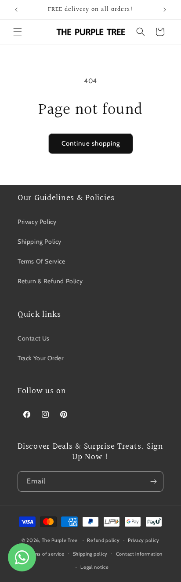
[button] (17, 31)
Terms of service (46, 554)
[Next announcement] (164, 9)
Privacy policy (143, 540)
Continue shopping (91, 143)
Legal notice (94, 567)
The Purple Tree (60, 540)
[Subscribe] (153, 481)
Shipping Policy (40, 241)
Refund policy (103, 540)
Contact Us (34, 338)
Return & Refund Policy (50, 281)
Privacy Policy (37, 222)
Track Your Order (41, 358)
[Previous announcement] (16, 9)
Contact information (139, 554)
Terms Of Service (41, 261)
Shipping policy (90, 554)
